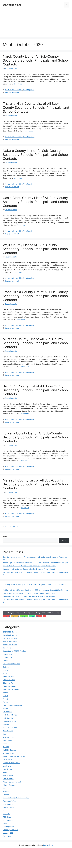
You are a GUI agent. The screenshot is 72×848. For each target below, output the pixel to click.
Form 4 (5, 702)
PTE (44, 616)
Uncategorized (28, 90)
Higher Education (9, 721)
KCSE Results (8, 731)
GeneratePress (48, 845)
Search (5, 536)
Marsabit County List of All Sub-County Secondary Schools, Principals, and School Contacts (36, 484)
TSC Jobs (6, 814)
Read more (18, 84)
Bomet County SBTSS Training (14, 651)
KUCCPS (6, 747)
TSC (4, 811)
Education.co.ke (12, 4)
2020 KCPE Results (10, 632)
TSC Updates (8, 820)
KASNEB (39, 616)
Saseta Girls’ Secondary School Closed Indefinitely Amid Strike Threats (29, 566)
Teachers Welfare (9, 801)
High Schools (8, 718)
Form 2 (5, 699)
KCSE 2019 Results (10, 728)
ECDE (5, 673)
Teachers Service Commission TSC (16, 798)
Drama (5, 670)
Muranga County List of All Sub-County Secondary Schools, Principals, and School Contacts (36, 343)
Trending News (8, 807)
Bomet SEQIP (8, 654)
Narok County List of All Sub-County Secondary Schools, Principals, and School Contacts (36, 60)
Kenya (5, 734)
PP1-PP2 (32, 616)
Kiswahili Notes (8, 737)
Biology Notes (8, 648)
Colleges (6, 667)
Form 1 (5, 696)
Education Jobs (8, 677)
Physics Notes (8, 775)
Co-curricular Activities (13, 90)
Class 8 (5, 661)
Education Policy (9, 683)
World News (7, 836)
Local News (7, 769)
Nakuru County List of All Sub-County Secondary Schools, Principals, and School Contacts (36, 154)
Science (6, 795)
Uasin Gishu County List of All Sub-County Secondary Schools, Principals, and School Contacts (36, 202)
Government (7, 712)
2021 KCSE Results (10, 641)
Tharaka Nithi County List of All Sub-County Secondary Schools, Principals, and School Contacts (36, 107)
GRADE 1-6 (24, 616)
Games (5, 708)
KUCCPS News (8, 753)
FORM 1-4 (6, 616)
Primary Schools (9, 785)
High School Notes (10, 715)
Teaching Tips (8, 804)
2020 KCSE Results (10, 635)
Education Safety (9, 686)
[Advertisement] (36, 23)
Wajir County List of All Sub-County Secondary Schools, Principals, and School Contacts (36, 249)
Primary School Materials (12, 782)
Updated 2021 (8, 833)
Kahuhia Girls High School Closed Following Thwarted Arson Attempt (29, 569)
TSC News (7, 817)
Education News (9, 680)
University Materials (10, 830)
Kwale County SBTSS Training (14, 756)
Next (15, 526)
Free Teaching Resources (12, 705)
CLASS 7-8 (15, 616)
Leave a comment (12, 93)
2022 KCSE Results (10, 645)
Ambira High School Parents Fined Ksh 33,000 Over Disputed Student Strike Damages (35, 563)
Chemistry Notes (9, 657)
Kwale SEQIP (7, 760)
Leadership (7, 766)
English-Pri (7, 693)
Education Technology (11, 689)
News (5, 772)
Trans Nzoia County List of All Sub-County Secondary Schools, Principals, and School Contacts (36, 296)
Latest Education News (11, 763)
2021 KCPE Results (10, 638)
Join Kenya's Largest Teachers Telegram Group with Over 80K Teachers (32, 613)
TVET (5, 823)
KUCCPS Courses (9, 750)
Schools (6, 791)
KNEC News (7, 740)
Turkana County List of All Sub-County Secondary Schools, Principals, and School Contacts (36, 437)
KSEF (5, 744)
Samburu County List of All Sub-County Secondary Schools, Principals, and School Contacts (36, 390)
